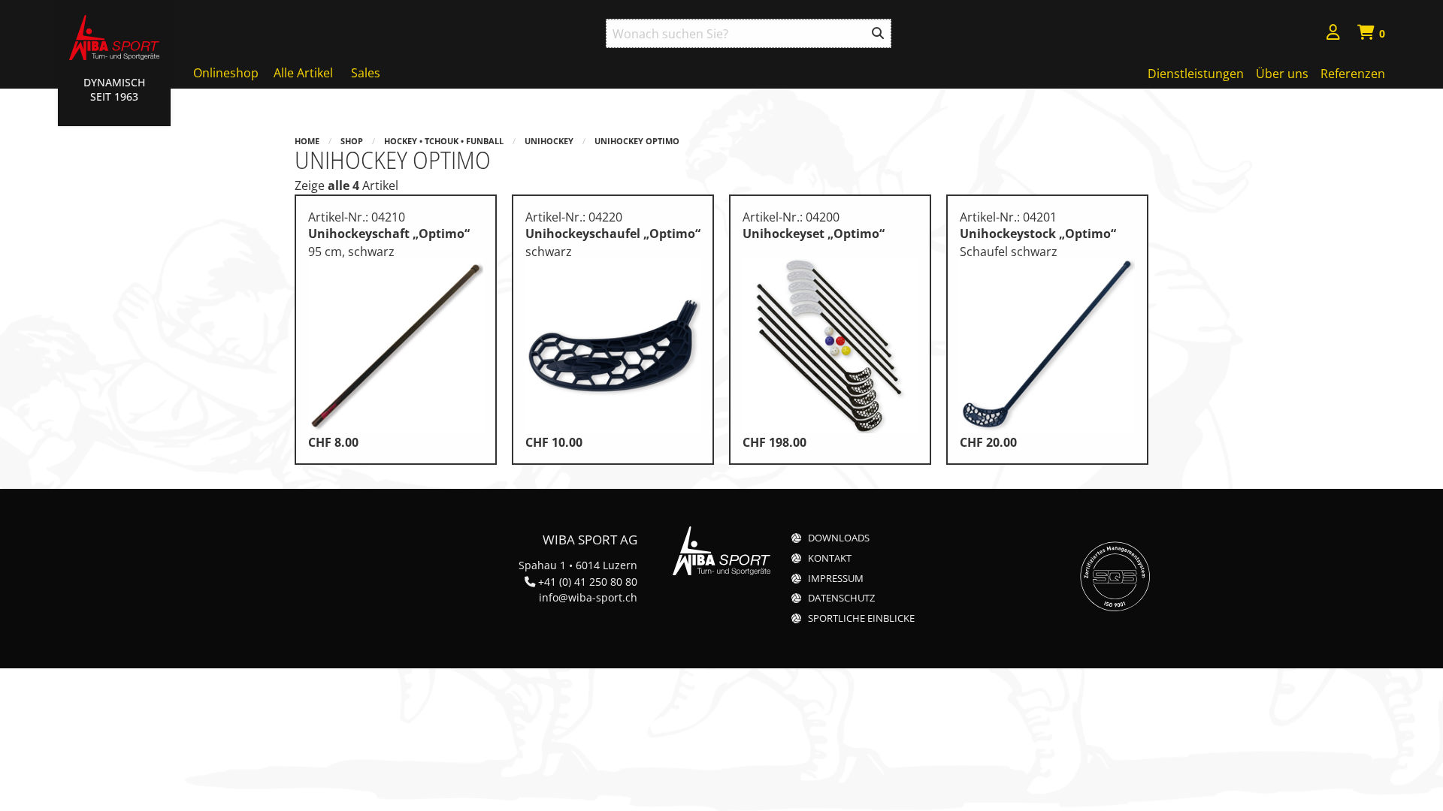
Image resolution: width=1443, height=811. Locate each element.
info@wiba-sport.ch (588, 597)
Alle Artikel (303, 73)
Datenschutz (841, 598)
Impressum (836, 578)
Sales (365, 73)
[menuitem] (1333, 34)
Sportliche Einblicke (861, 618)
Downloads (839, 538)
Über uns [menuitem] (1282, 73)
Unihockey (549, 140)
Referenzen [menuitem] (1352, 73)
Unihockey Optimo (636, 140)
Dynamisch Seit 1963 (114, 89)
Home (307, 140)
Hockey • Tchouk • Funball (444, 140)
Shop (351, 140)
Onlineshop (226, 73)
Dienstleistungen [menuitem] (1196, 73)
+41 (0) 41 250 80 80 (587, 581)
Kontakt (830, 558)
